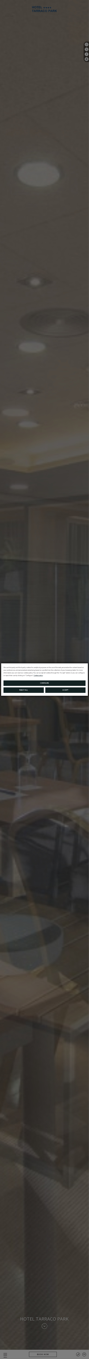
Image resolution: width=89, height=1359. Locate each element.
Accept (65, 690)
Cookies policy (38, 675)
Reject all (23, 690)
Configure (44, 683)
